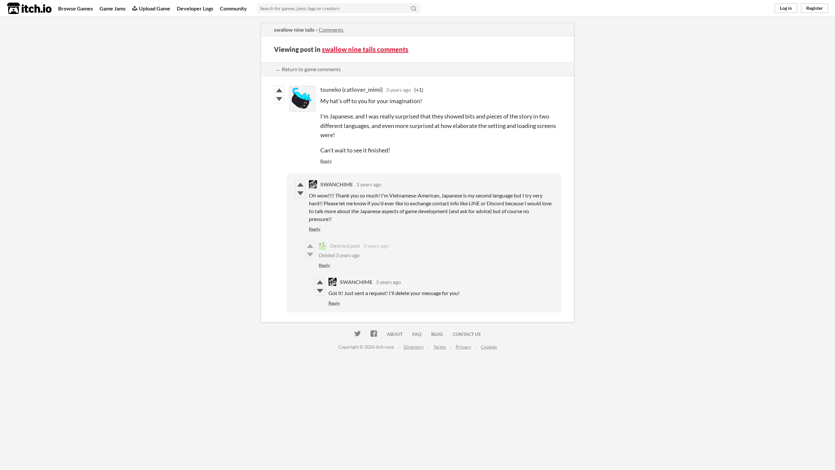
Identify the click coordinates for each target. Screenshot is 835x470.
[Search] (413, 8)
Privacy (463, 347)
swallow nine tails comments (365, 49)
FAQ (416, 334)
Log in (786, 8)
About (394, 334)
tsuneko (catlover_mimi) (351, 89)
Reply (326, 161)
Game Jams (112, 8)
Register (814, 8)
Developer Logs (195, 8)
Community (233, 8)
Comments (331, 29)
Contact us (467, 334)
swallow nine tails (294, 29)
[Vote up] (279, 90)
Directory (414, 347)
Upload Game (154, 8)
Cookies (489, 347)
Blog (437, 334)
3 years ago (398, 89)
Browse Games (75, 8)
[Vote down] (279, 99)
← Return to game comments (308, 69)
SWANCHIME (336, 184)
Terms (439, 347)
